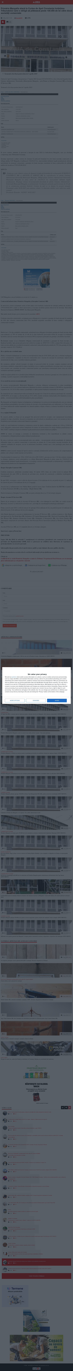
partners (14, 677)
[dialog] (36, 685)
